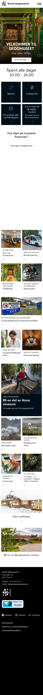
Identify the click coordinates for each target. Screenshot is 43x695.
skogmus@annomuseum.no (18, 584)
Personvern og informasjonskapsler (15, 626)
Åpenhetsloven (7, 623)
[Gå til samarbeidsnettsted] (21, 593)
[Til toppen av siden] (40, 677)
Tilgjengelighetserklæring (11, 630)
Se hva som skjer (20, 60)
